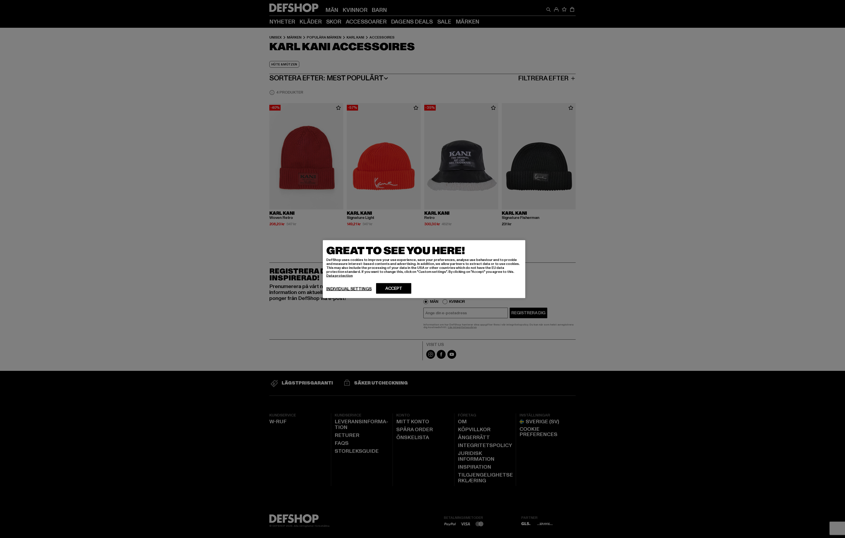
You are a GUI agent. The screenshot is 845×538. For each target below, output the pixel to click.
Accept (393, 288)
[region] (424, 269)
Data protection (339, 275)
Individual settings (349, 288)
